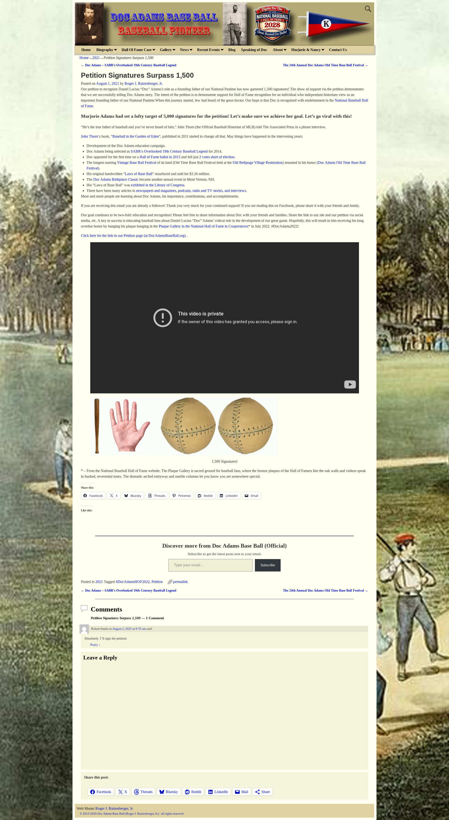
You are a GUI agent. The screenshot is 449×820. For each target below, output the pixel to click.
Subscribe (268, 565)
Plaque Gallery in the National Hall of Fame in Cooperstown (203, 226)
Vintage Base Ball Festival (136, 163)
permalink (180, 582)
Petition (157, 582)
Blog (231, 50)
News (184, 50)
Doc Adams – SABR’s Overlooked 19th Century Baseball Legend (128, 65)
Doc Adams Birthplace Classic (115, 179)
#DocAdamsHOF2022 (133, 582)
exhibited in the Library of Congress (157, 185)
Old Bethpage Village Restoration (257, 163)
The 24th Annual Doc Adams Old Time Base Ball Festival (325, 65)
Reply (95, 644)
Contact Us (338, 50)
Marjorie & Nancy (306, 50)
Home (86, 50)
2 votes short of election (216, 157)
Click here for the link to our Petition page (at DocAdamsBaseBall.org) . (134, 236)
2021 (96, 58)
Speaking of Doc (254, 50)
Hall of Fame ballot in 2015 (160, 157)
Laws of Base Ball (138, 174)
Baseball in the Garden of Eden (135, 136)
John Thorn (89, 136)
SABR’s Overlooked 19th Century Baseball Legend (169, 151)
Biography (104, 50)
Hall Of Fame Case (137, 50)
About (278, 50)
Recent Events (208, 50)
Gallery (166, 50)
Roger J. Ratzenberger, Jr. (114, 808)
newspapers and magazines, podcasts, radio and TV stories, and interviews (191, 191)
